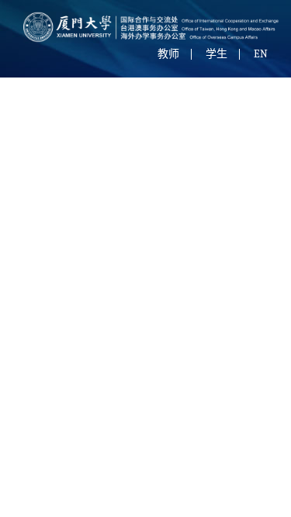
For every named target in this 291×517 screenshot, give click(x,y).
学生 (216, 53)
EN (261, 53)
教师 (168, 53)
